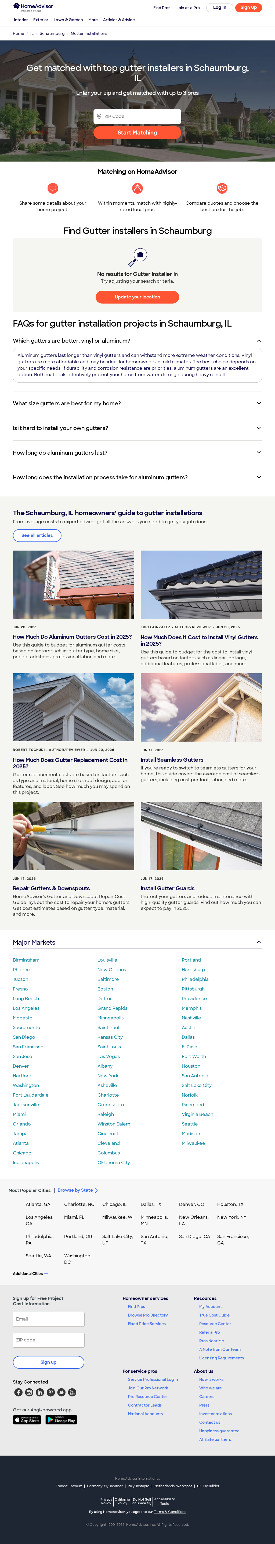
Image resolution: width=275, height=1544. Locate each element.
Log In (219, 7)
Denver (21, 1066)
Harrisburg (193, 970)
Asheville (107, 1085)
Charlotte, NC (79, 1204)
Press (204, 1405)
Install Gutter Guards (168, 888)
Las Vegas (108, 1056)
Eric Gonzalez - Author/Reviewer (176, 627)
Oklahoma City (113, 1162)
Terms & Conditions (170, 1512)
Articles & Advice (119, 19)
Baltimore (108, 979)
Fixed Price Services (147, 1323)
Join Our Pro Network (148, 1388)
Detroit (105, 998)
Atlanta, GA (38, 1204)
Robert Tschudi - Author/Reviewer (49, 750)
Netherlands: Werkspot (173, 1486)
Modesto (22, 1018)
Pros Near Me (211, 1341)
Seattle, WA (38, 1256)
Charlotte (108, 1095)
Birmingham (26, 960)
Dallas (188, 1037)
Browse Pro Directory (148, 1315)
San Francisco (28, 1047)
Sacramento (26, 1027)
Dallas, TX (151, 1204)
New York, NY (232, 1217)
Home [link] (18, 33)
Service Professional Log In (153, 1379)
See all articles (37, 535)
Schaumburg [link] (52, 33)
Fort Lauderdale (31, 1095)
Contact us (209, 1422)
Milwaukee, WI (117, 1217)
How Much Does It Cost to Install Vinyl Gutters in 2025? (199, 640)
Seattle (190, 1124)
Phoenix (22, 970)
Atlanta (21, 1143)
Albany (105, 1066)
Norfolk (190, 1095)
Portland (191, 960)
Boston (105, 989)
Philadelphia (195, 979)
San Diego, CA (194, 1236)
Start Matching (137, 132)
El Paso (189, 1047)
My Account (210, 1306)
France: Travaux (69, 1486)
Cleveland (108, 1143)
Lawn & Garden (68, 19)
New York (107, 1076)
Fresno (20, 989)
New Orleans (111, 970)
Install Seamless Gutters (172, 760)
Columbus (108, 1153)
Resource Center (215, 1323)
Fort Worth (194, 1056)
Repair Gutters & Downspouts (51, 888)
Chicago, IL (114, 1204)
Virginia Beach (197, 1114)
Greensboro (110, 1105)
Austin (188, 1027)
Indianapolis (26, 1162)
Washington (26, 1085)
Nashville (191, 1018)
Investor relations (215, 1413)
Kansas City (110, 1037)
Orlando (22, 1124)
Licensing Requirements (221, 1358)
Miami (19, 1114)
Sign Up (249, 7)
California (122, 1501)
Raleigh (105, 1114)
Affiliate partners (215, 1439)
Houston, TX (230, 1204)
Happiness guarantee (219, 1431)
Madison (191, 1133)
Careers (206, 1396)
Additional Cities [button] (28, 1273)
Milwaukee (193, 1143)
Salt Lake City (197, 1085)
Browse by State (75, 1190)
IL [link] (32, 33)
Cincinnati (108, 1133)
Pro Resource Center (147, 1396)
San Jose (22, 1056)
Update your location (137, 297)
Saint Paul (108, 1027)
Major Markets (34, 942)
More (93, 19)
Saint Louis (109, 1047)
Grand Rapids (112, 1008)
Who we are (210, 1388)
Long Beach (26, 998)
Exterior (40, 19)
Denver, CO (191, 1204)
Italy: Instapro (138, 1486)
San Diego (24, 1037)
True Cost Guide (214, 1315)
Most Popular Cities (30, 1190)
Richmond (193, 1105)
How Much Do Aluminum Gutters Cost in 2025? (72, 637)
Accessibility (164, 1501)
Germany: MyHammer (105, 1486)
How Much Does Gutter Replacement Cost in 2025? (70, 763)
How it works (211, 1379)
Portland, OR (78, 1236)
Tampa (20, 1133)
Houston (191, 1066)
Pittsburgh (193, 989)
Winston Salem (113, 1124)
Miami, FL (74, 1217)
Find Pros (136, 1306)
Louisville (107, 960)
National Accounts (145, 1413)
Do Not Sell (141, 1501)
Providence (194, 998)
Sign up (49, 1362)
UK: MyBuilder (208, 1486)
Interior (21, 19)
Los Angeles (26, 1008)
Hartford (22, 1076)
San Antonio (195, 1076)
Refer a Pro (209, 1332)
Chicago (22, 1153)
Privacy (106, 1501)
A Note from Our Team (220, 1349)
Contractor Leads (145, 1405)
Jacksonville (26, 1105)
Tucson (20, 979)
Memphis (192, 1008)
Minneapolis (110, 1018)
